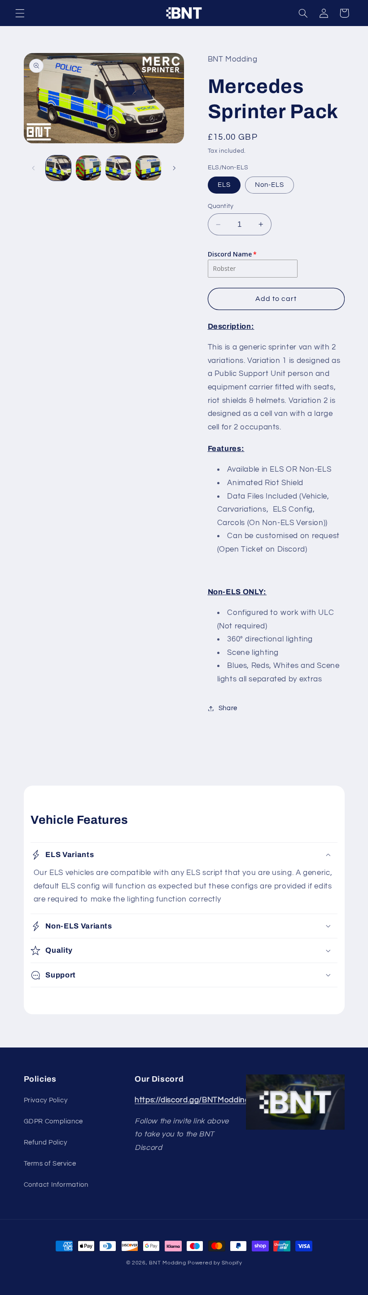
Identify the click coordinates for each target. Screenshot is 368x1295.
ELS (224, 184)
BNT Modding (167, 1262)
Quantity (221, 206)
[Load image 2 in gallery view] (88, 168)
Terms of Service (50, 1163)
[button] (19, 13)
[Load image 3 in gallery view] (118, 168)
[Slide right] (174, 168)
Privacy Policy (46, 1100)
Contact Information (56, 1184)
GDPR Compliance (53, 1121)
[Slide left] (34, 168)
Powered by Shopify (215, 1262)
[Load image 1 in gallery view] (58, 168)
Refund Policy (45, 1142)
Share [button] (228, 708)
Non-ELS (269, 184)
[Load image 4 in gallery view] (148, 168)
